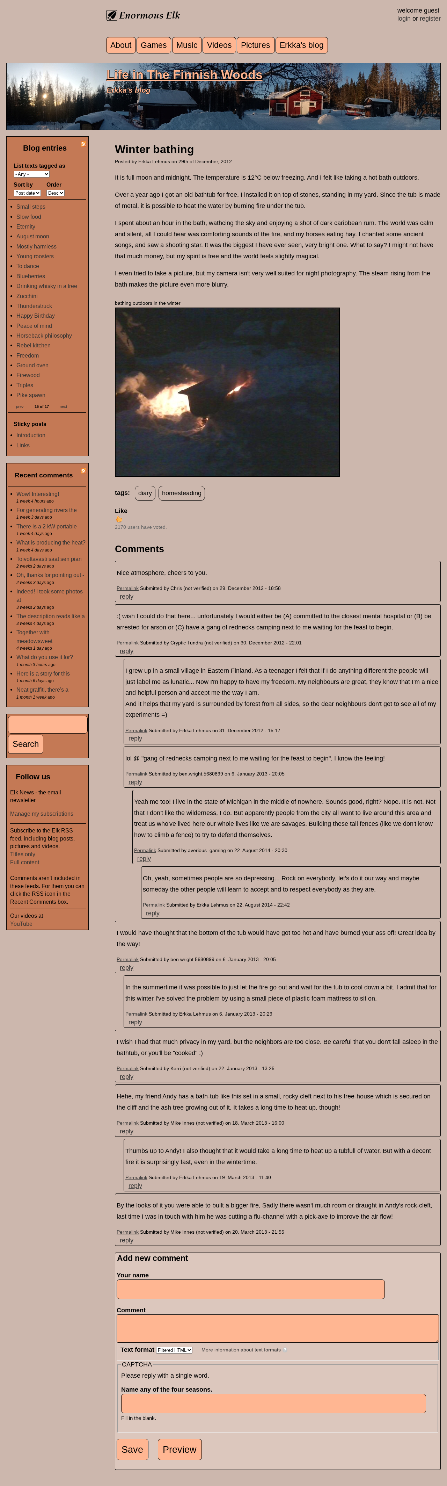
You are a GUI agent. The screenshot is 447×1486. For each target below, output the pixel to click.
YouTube (21, 924)
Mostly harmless (36, 246)
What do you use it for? (44, 657)
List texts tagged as (39, 166)
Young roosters (35, 256)
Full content (24, 862)
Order (53, 184)
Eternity (25, 226)
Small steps (30, 206)
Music (187, 45)
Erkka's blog (302, 45)
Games (154, 45)
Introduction (30, 435)
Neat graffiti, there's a (42, 689)
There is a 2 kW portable (46, 526)
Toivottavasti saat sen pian (49, 559)
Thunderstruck (34, 306)
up (119, 519)
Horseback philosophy (44, 335)
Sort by (23, 184)
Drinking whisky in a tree (46, 286)
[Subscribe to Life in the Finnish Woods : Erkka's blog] (83, 145)
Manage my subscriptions (41, 813)
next (63, 406)
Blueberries (30, 276)
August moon (32, 236)
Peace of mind (34, 326)
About (120, 45)
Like (121, 510)
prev (20, 406)
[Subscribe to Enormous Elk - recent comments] (83, 471)
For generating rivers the (46, 510)
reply (126, 596)
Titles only (22, 854)
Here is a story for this (43, 673)
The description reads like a (50, 616)
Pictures (255, 45)
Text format (138, 1349)
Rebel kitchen (33, 345)
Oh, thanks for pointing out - (50, 575)
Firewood (28, 375)
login (404, 18)
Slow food (28, 217)
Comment (133, 1310)
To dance (27, 266)
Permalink (128, 588)
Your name (133, 1275)
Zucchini (27, 296)
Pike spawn (30, 395)
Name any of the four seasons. (169, 1389)
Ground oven (32, 365)
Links (23, 445)
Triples (24, 385)
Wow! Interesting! (37, 494)
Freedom (27, 355)
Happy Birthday (35, 315)
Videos (219, 45)
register (430, 18)
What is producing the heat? (51, 542)
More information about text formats (241, 1349)
